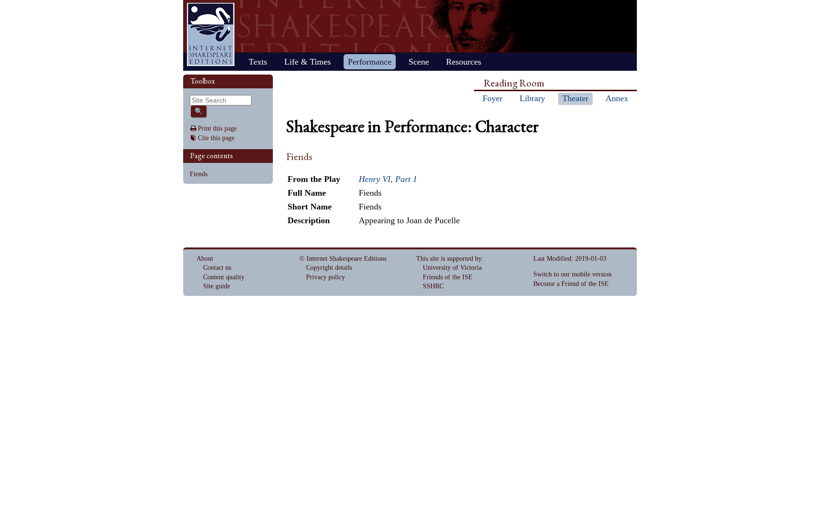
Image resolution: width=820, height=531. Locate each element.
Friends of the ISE (448, 277)
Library (532, 98)
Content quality (223, 277)
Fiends (198, 174)
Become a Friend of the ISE (571, 283)
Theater (575, 98)
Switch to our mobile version (572, 274)
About (204, 258)
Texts (258, 61)
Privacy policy (325, 277)
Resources (463, 61)
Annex (617, 98)
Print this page (217, 128)
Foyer (493, 98)
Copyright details (329, 267)
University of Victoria (452, 267)
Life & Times (307, 61)
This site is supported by (449, 258)
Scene (419, 61)
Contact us (217, 267)
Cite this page (216, 138)
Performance (369, 61)
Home (210, 34)
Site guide (216, 286)
